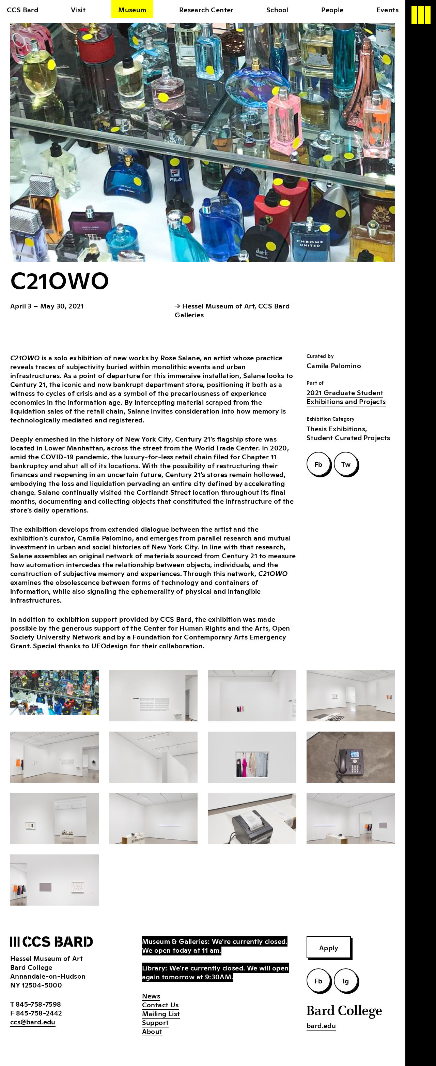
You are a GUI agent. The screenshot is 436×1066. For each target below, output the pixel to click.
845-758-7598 (38, 1003)
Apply (328, 947)
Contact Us (160, 1004)
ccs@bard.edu (33, 1021)
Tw (346, 464)
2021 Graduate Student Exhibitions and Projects (346, 396)
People (332, 9)
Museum (132, 9)
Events (387, 9)
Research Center (206, 9)
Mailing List (161, 1013)
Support (155, 1022)
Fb (318, 464)
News (151, 995)
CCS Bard (22, 9)
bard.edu (321, 1025)
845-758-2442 (39, 1012)
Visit (78, 9)
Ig (346, 980)
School (277, 9)
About (152, 1031)
